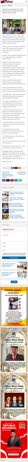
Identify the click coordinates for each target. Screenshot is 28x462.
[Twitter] (16, 168)
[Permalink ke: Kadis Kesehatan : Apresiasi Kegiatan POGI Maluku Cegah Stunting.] (5, 193)
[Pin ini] (12, 180)
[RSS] (19, 168)
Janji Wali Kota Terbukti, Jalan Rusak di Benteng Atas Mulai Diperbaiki (17, 211)
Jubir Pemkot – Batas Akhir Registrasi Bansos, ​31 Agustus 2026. (17, 199)
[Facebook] (12, 168)
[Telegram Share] (16, 180)
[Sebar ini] (4, 180)
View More (14, 282)
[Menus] (26, 1)
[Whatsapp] (20, 180)
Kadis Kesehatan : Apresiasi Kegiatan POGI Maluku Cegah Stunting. (17, 193)
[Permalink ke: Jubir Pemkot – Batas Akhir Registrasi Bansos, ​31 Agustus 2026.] (5, 199)
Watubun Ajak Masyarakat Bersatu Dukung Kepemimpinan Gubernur (8, 174)
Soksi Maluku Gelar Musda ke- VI (21, 173)
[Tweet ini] (8, 180)
